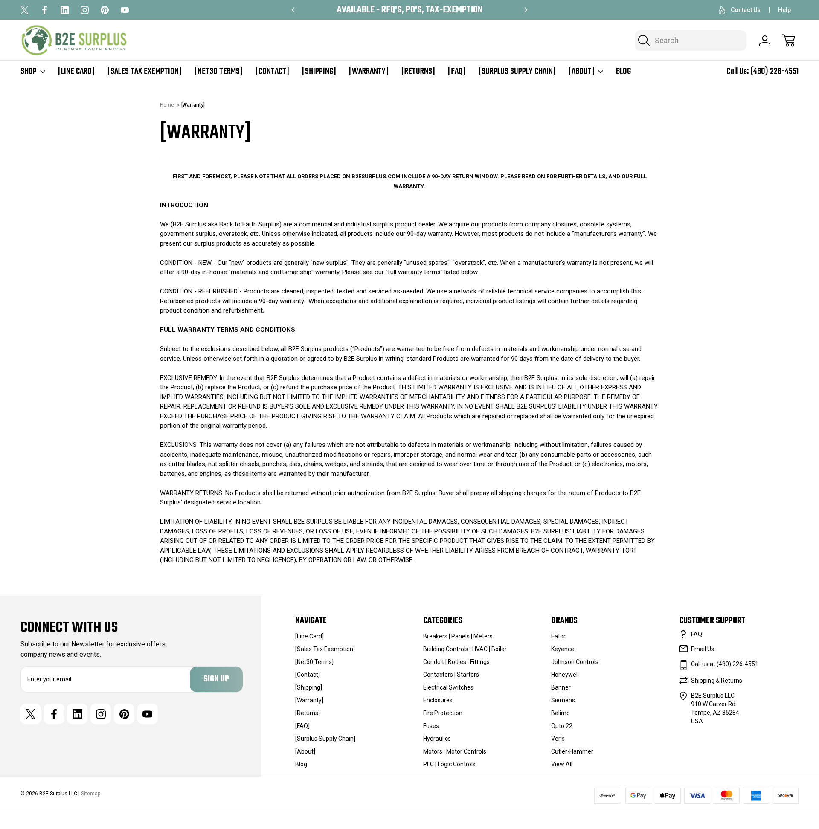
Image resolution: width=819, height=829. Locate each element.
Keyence (562, 649)
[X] (24, 10)
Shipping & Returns (716, 680)
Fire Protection (442, 713)
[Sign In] (765, 40)
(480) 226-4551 (774, 71)
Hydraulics (437, 738)
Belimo (560, 713)
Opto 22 (561, 725)
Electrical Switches (448, 687)
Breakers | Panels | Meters (458, 636)
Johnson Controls (574, 661)
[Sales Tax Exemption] (144, 71)
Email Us (702, 649)
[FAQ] (457, 71)
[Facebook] (45, 10)
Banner (561, 687)
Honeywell (565, 674)
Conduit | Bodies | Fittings (456, 661)
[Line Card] (76, 71)
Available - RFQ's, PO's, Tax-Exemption (409, 10)
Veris (558, 738)
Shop (28, 71)
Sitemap (90, 794)
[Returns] (418, 71)
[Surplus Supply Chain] (517, 71)
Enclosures (438, 700)
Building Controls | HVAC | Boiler (465, 649)
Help (784, 9)
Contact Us (746, 9)
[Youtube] (125, 10)
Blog (623, 71)
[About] (582, 71)
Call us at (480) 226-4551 (724, 664)
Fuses (431, 725)
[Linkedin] (65, 10)
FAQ (696, 634)
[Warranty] (369, 71)
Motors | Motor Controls (454, 751)
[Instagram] (85, 10)
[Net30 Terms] (219, 71)
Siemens (563, 700)
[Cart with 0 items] (789, 40)
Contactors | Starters (451, 674)
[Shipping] (319, 71)
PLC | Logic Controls (449, 764)
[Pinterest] (105, 10)
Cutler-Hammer (572, 751)
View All (561, 764)
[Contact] (272, 71)
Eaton (559, 636)
